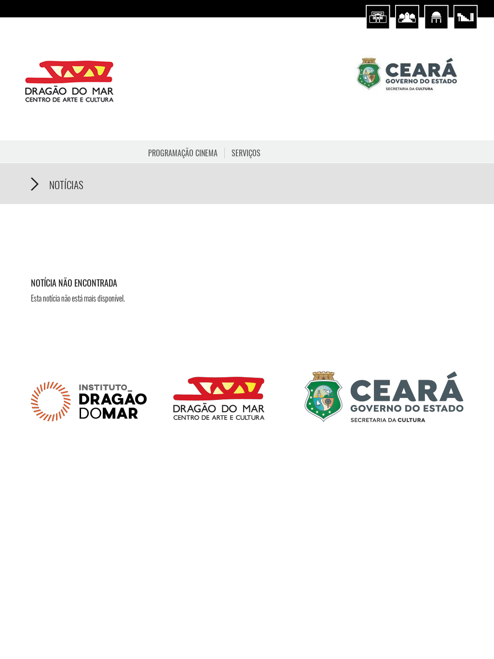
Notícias (66, 184)
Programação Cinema (183, 153)
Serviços (246, 153)
